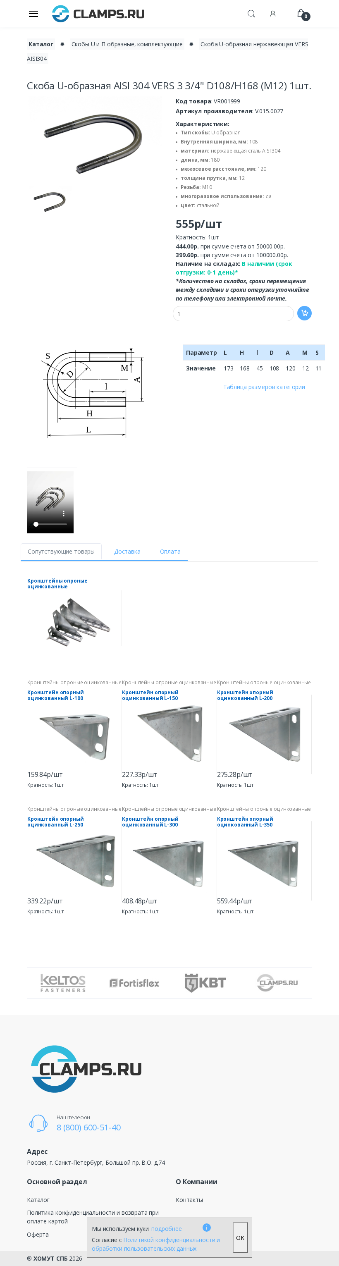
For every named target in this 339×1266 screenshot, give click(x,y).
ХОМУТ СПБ (50, 1258)
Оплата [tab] (170, 551)
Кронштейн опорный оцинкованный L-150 (150, 695)
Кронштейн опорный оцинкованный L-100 (55, 695)
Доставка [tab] (127, 551)
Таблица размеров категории (264, 387)
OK (240, 1238)
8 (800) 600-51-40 (89, 1127)
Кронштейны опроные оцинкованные (57, 584)
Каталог (41, 44)
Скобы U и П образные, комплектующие (127, 44)
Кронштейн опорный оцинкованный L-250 (55, 822)
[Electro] (98, 13)
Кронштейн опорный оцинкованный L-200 (245, 695)
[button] (251, 13)
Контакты (189, 1200)
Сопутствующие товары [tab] (61, 551)
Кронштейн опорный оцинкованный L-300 (150, 822)
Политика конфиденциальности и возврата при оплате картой (93, 1217)
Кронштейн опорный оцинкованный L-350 (245, 822)
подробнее (166, 1229)
